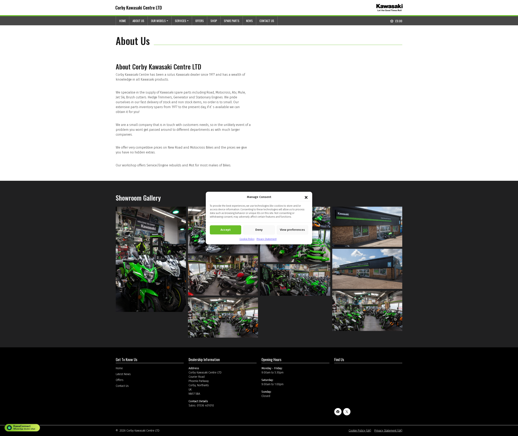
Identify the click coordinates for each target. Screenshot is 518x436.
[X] (346, 411)
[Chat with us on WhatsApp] (22, 427)
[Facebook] (338, 411)
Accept (225, 230)
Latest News (123, 374)
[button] (306, 197)
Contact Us (266, 20)
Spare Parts (231, 20)
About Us (138, 20)
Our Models (158, 20)
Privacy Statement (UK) (388, 430)
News (249, 20)
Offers (199, 20)
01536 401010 (205, 405)
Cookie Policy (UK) (360, 430)
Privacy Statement (267, 239)
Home (122, 20)
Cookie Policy (247, 239)
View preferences (292, 230)
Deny (259, 230)
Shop (213, 20)
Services (180, 20)
